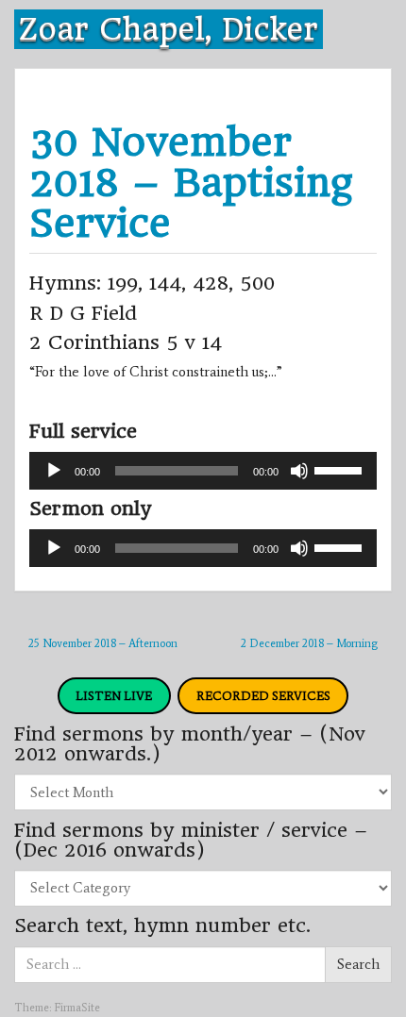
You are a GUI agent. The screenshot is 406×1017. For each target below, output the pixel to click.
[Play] (53, 470)
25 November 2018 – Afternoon (103, 643)
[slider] (340, 469)
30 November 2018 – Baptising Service (190, 182)
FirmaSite (77, 1007)
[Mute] (299, 470)
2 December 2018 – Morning (309, 643)
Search (358, 964)
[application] (203, 471)
